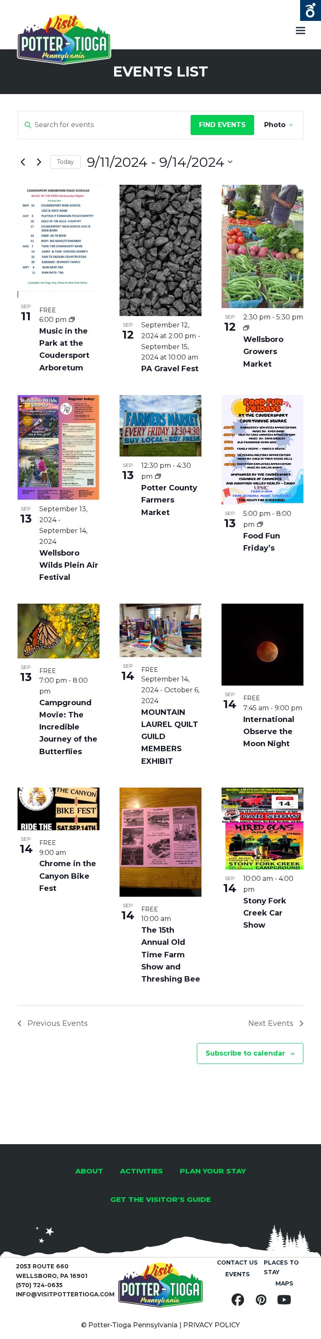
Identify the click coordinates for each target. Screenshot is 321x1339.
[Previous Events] (23, 162)
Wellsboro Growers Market (263, 351)
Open (310, 10)
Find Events (222, 125)
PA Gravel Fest (170, 368)
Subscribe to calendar (245, 1053)
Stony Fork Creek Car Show (264, 913)
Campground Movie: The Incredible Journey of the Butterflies (68, 727)
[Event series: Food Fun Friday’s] (260, 524)
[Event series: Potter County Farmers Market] (158, 476)
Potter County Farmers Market (169, 500)
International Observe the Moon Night (268, 731)
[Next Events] (39, 162)
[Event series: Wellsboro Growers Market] (246, 328)
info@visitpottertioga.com (65, 1294)
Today (65, 162)
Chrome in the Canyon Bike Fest (67, 876)
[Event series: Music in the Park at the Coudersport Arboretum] (72, 320)
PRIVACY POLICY (211, 1325)
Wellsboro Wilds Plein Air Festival (68, 565)
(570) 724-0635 (39, 1285)
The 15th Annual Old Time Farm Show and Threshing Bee (170, 955)
